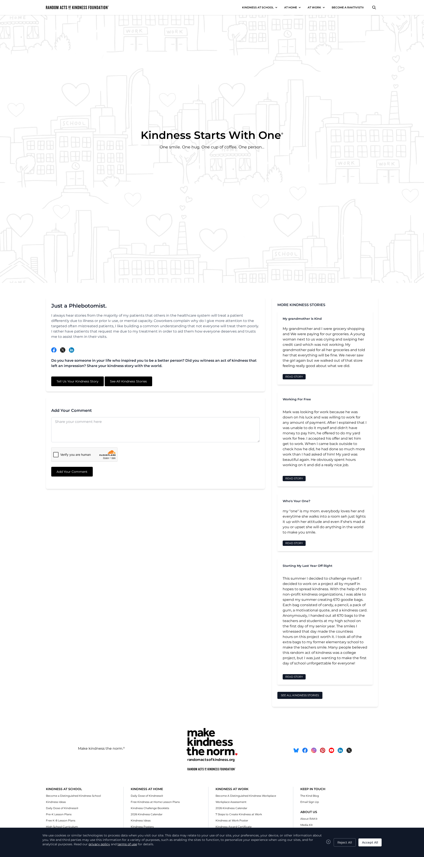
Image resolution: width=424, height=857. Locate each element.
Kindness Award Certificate (234, 826)
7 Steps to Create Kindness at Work (239, 814)
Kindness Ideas (56, 802)
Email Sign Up (309, 802)
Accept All (370, 842)
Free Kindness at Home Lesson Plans (155, 802)
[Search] (374, 7)
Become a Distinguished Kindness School (73, 795)
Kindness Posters (142, 826)
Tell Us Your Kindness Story (77, 381)
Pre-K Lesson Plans (59, 814)
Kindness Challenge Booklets (150, 808)
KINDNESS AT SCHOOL (258, 7)
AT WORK (314, 7)
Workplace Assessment (231, 802)
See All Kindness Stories (128, 381)
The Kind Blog (309, 795)
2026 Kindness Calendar (147, 814)
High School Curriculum (62, 826)
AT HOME (290, 7)
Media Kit (306, 825)
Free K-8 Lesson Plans (60, 820)
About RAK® (309, 818)
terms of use (127, 844)
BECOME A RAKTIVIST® (348, 7)
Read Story (294, 376)
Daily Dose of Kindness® (62, 808)
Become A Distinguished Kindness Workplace (246, 795)
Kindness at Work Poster (232, 820)
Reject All (344, 842)
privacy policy (99, 844)
